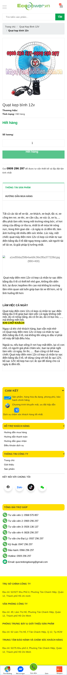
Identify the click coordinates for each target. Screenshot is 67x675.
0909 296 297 (16, 168)
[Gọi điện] (33, 667)
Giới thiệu (9, 464)
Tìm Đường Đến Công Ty (8, 674)
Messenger (20, 673)
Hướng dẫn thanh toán (15, 436)
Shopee (60, 673)
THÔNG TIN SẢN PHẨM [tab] (18, 187)
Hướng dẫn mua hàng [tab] (19, 196)
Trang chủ (9, 460)
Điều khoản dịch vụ (14, 445)
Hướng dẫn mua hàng (15, 432)
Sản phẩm (9, 469)
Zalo (46, 673)
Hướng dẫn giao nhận (15, 441)
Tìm (60, 17)
